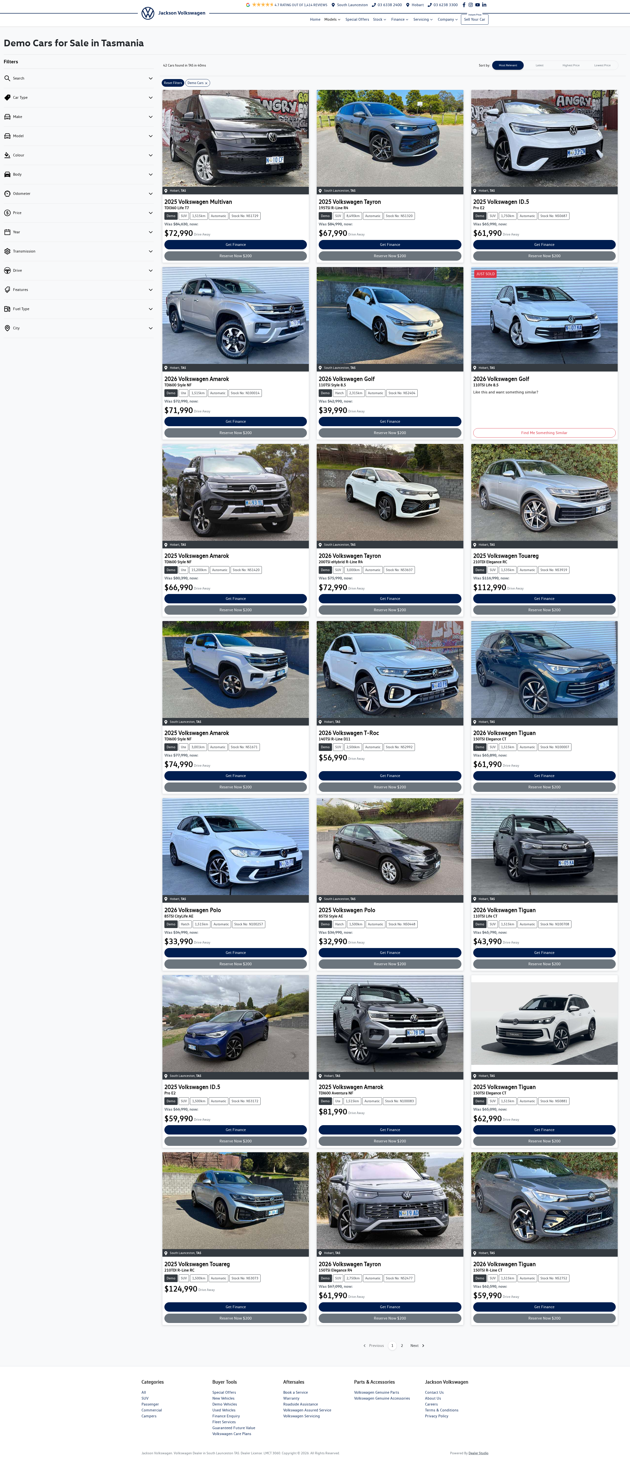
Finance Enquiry (226, 1416)
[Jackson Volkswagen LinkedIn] (485, 4)
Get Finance (236, 244)
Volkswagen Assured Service (307, 1410)
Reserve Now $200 (236, 256)
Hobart (418, 4)
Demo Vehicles (224, 1404)
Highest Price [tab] (571, 65)
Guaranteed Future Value (233, 1427)
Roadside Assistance (300, 1404)
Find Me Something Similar (544, 432)
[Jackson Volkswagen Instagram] (471, 4)
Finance (398, 19)
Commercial (152, 1410)
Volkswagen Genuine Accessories (382, 1398)
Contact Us (434, 1392)
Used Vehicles (224, 1410)
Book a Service (295, 1392)
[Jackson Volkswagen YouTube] (478, 4)
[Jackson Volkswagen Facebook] (465, 4)
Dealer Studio (478, 1453)
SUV (145, 1398)
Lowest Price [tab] (602, 65)
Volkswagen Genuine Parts (376, 1392)
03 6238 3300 (446, 4)
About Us (433, 1398)
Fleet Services (224, 1422)
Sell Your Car (474, 19)
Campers (149, 1416)
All (144, 1392)
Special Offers (357, 19)
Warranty (291, 1398)
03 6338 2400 (390, 4)
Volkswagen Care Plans (231, 1433)
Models (330, 19)
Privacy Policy (436, 1416)
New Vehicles (223, 1398)
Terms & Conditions (441, 1410)
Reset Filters (173, 83)
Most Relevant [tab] (508, 65)
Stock (377, 19)
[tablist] (555, 65)
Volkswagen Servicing (301, 1416)
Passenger (150, 1404)
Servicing (421, 19)
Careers (431, 1404)
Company (446, 19)
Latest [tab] (539, 65)
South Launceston (352, 4)
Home (315, 19)
